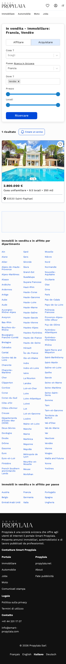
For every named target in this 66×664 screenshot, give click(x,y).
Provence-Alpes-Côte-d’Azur (54, 318)
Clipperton (7, 382)
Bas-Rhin (6, 322)
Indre (26, 363)
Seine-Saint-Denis (51, 394)
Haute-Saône (30, 312)
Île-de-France (30, 353)
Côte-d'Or (7, 403)
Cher (4, 377)
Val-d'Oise (50, 423)
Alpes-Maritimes (10, 274)
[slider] (8, 94)
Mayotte (27, 449)
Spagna (48, 497)
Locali (9, 99)
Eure (4, 453)
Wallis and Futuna (54, 458)
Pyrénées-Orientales (50, 338)
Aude (4, 304)
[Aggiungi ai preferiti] (60, 144)
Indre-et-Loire (31, 368)
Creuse (5, 413)
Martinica (28, 439)
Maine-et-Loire (31, 424)
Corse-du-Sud (9, 398)
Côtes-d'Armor (9, 408)
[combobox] (21, 81)
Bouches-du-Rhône (9, 328)
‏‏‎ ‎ (6, 37)
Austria (5, 492)
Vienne (48, 448)
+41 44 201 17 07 (11, 621)
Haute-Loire (29, 302)
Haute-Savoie (30, 317)
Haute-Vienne (30, 322)
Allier (4, 262)
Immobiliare (8, 14)
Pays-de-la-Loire (54, 304)
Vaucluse (49, 438)
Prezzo (10, 88)
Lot (25, 408)
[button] (18, 81)
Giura (26, 267)
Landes (27, 383)
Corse (5, 393)
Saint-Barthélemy (54, 357)
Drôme (5, 443)
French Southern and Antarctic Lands (10, 471)
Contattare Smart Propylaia (19, 549)
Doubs (5, 438)
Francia (27, 492)
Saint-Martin (51, 362)
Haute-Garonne (31, 297)
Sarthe (48, 372)
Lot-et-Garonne (31, 413)
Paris (47, 294)
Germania (28, 497)
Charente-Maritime (7, 371)
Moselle (49, 251)
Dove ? (10, 76)
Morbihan (28, 474)
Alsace (5, 279)
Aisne (5, 257)
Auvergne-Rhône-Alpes (9, 311)
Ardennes (7, 289)
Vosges (48, 453)
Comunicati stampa (13, 588)
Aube (4, 299)
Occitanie (50, 279)
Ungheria (49, 502)
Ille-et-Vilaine (30, 358)
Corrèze (6, 387)
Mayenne (28, 444)
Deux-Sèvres (8, 428)
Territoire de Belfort (51, 416)
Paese (20, 63)
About (39, 569)
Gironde (27, 262)
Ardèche (6, 284)
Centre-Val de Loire (9, 358)
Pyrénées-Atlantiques (51, 331)
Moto (37, 14)
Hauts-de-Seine (32, 343)
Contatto (7, 615)
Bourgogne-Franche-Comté (10, 336)
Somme (49, 400)
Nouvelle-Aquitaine (50, 273)
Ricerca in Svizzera (24, 63)
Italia (25, 502)
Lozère (27, 418)
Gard (25, 251)
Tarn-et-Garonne (54, 410)
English (26, 654)
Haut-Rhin (28, 287)
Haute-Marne (30, 307)
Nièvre (48, 257)
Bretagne (6, 342)
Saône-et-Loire (53, 367)
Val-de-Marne (52, 428)
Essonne (6, 448)
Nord (47, 262)
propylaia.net (43, 563)
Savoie (48, 377)
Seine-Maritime (53, 387)
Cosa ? (10, 50)
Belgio (5, 497)
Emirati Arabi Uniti (11, 502)
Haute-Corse (30, 292)
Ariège (5, 294)
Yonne (48, 463)
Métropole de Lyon (30, 455)
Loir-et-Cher (30, 388)
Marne (26, 434)
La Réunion (29, 378)
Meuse (26, 469)
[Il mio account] (56, 6)
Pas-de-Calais (52, 299)
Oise (47, 284)
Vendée (49, 443)
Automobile (24, 14)
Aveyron (6, 317)
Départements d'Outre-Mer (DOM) (9, 420)
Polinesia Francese (49, 311)
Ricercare (21, 115)
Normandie (51, 267)
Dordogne (7, 433)
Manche (27, 429)
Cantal (5, 352)
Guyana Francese (32, 282)
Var (46, 433)
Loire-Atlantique (32, 398)
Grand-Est (28, 272)
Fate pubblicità (44, 576)
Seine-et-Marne (53, 382)
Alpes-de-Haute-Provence (11, 268)
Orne (47, 289)
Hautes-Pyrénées (32, 332)
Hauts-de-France (32, 337)
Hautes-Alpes (30, 327)
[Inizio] (13, 5)
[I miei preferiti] (48, 6)
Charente (7, 365)
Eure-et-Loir (8, 458)
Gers (25, 257)
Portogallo (50, 492)
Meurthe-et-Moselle (30, 462)
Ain (3, 251)
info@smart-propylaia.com (10, 629)
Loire (26, 393)
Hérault (27, 348)
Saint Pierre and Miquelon (53, 351)
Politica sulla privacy (14, 602)
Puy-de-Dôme (52, 324)
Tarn (47, 405)
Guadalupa (29, 277)
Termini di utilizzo (13, 608)
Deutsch (51, 654)
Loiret (26, 403)
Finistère (6, 463)
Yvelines (49, 468)
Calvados (6, 347)
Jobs (45, 14)
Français (15, 654)
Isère (26, 373)
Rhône (48, 345)
